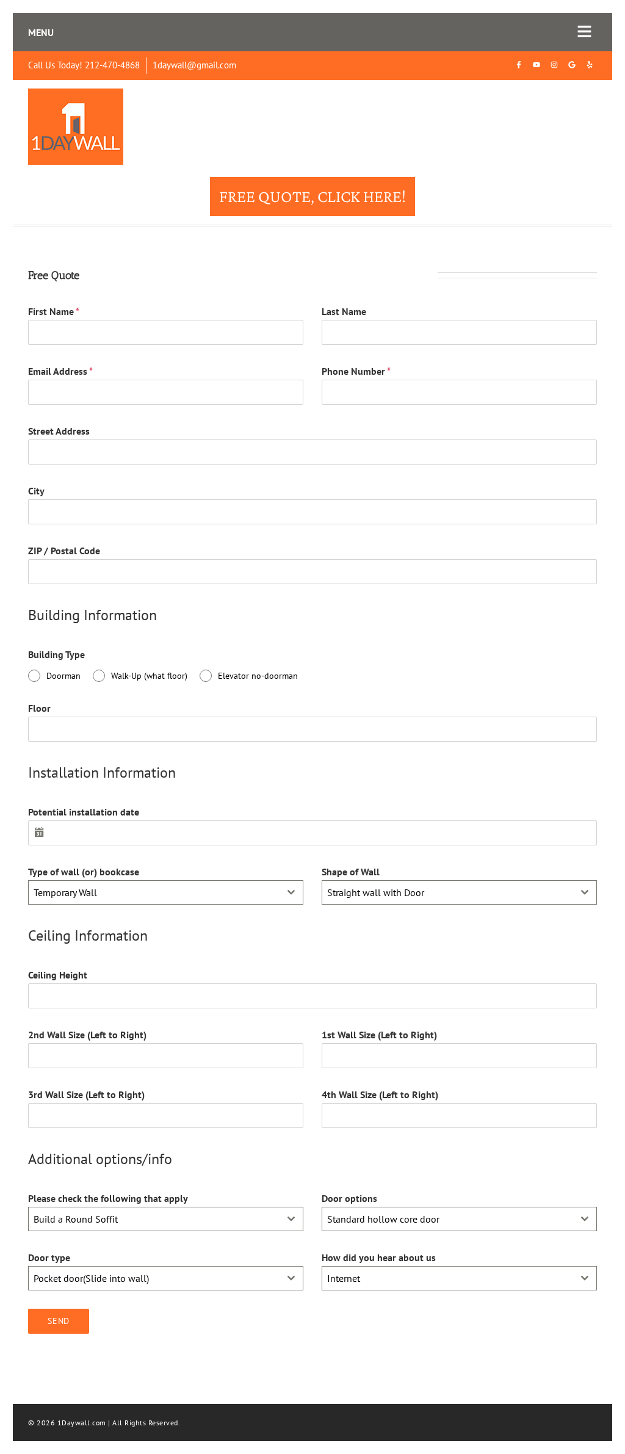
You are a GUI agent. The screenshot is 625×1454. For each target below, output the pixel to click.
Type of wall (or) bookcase (83, 872)
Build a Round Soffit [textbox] (76, 1219)
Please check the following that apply (108, 1198)
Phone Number (356, 371)
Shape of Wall (351, 872)
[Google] (572, 64)
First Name (53, 311)
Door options (349, 1198)
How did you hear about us (379, 1257)
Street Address (59, 431)
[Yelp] (589, 64)
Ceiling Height (57, 975)
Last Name (344, 311)
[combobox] (165, 892)
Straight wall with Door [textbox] (375, 892)
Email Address (60, 371)
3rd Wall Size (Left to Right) (86, 1094)
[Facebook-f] (518, 64)
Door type (49, 1257)
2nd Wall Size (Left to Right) (87, 1035)
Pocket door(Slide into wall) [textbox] (91, 1278)
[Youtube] (536, 64)
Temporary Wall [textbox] (65, 892)
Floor (39, 708)
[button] (585, 32)
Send (59, 1320)
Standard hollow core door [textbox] (383, 1219)
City (36, 491)
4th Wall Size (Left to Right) (380, 1094)
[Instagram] (554, 64)
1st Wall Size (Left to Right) (379, 1035)
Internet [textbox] (343, 1278)
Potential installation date (83, 812)
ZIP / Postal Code (64, 550)
